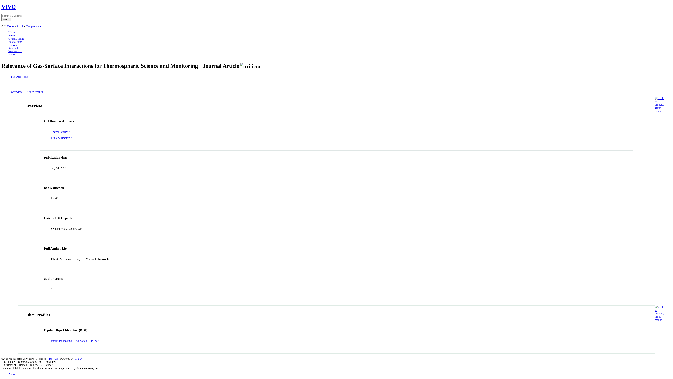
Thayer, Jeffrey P (60, 131)
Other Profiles (35, 91)
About (11, 54)
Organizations (16, 38)
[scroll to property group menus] (659, 110)
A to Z (19, 26)
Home (10, 26)
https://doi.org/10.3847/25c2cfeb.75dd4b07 (75, 340)
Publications (15, 41)
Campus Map (33, 26)
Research (13, 48)
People (12, 35)
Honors (12, 45)
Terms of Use (52, 358)
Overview (16, 91)
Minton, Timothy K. (62, 137)
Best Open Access (19, 76)
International (15, 51)
